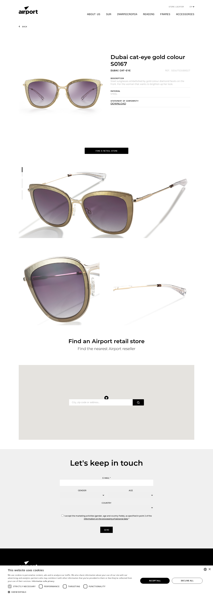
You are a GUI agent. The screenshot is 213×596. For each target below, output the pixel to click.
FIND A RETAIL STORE (107, 151)
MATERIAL (115, 91)
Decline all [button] (187, 580)
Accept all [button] (155, 580)
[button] (71, 592)
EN (191, 7)
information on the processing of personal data (106, 519)
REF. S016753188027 (177, 70)
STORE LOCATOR (176, 7)
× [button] (209, 569)
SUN (108, 14)
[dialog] (106, 580)
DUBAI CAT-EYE (121, 70)
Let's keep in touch (106, 462)
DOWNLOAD (118, 103)
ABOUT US (93, 14)
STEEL (114, 94)
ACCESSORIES (185, 14)
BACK (24, 27)
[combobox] (205, 569)
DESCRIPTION (117, 78)
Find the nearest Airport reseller (106, 348)
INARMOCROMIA (127, 14)
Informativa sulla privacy (43, 581)
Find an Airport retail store (106, 341)
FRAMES (165, 14)
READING (148, 14)
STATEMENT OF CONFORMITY (124, 101)
